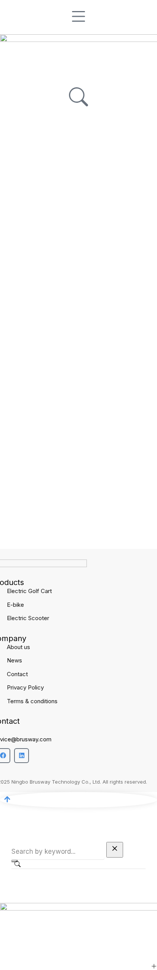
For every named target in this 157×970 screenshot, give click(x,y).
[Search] (14, 861)
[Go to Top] (78, 800)
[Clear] (114, 850)
